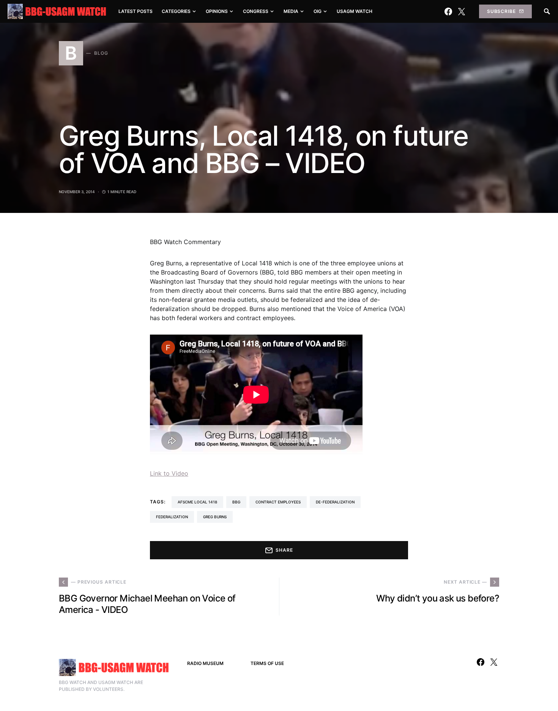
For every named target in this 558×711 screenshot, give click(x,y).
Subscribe (501, 11)
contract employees (278, 502)
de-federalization (335, 502)
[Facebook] (448, 11)
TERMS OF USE (267, 663)
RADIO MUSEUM (205, 663)
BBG (236, 502)
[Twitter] (461, 11)
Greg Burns (215, 516)
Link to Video (169, 473)
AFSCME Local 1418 (197, 502)
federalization (172, 516)
